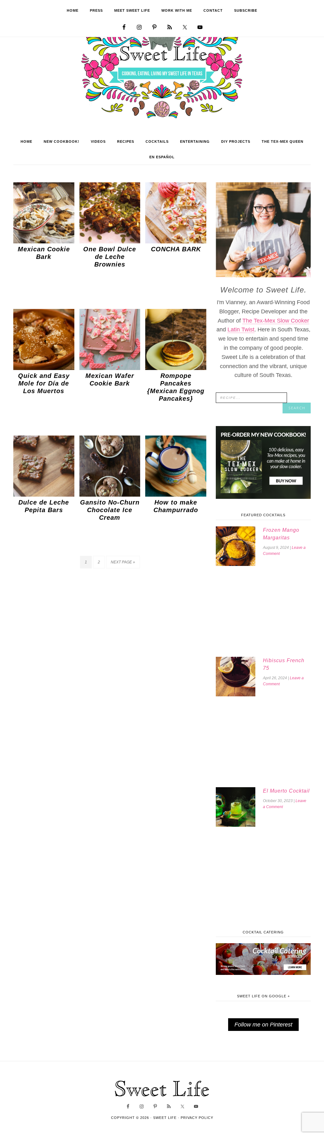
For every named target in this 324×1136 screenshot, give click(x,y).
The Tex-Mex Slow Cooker (275, 320)
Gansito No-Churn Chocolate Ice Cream (110, 510)
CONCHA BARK (176, 249)
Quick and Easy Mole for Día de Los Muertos (44, 383)
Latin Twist (240, 329)
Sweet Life (162, 72)
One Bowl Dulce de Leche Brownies (109, 257)
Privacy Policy (197, 1118)
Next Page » (123, 562)
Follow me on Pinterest (263, 1024)
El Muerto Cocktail (286, 791)
